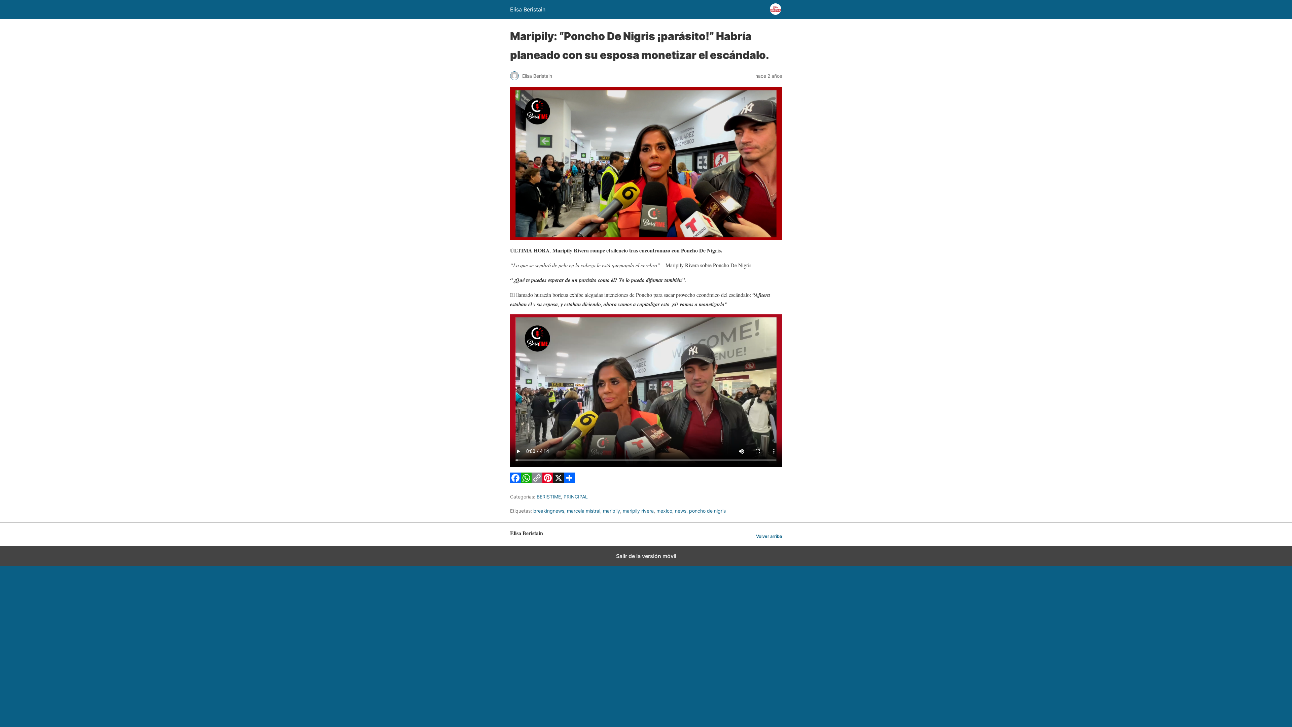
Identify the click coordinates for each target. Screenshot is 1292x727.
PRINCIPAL (576, 496)
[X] (558, 481)
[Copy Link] (537, 481)
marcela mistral (583, 511)
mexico (664, 511)
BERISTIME (549, 496)
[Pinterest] (547, 481)
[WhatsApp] (526, 481)
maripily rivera (638, 511)
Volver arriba (769, 536)
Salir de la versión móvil (646, 556)
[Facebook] (515, 481)
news (680, 511)
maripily (611, 511)
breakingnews (548, 511)
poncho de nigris (707, 511)
